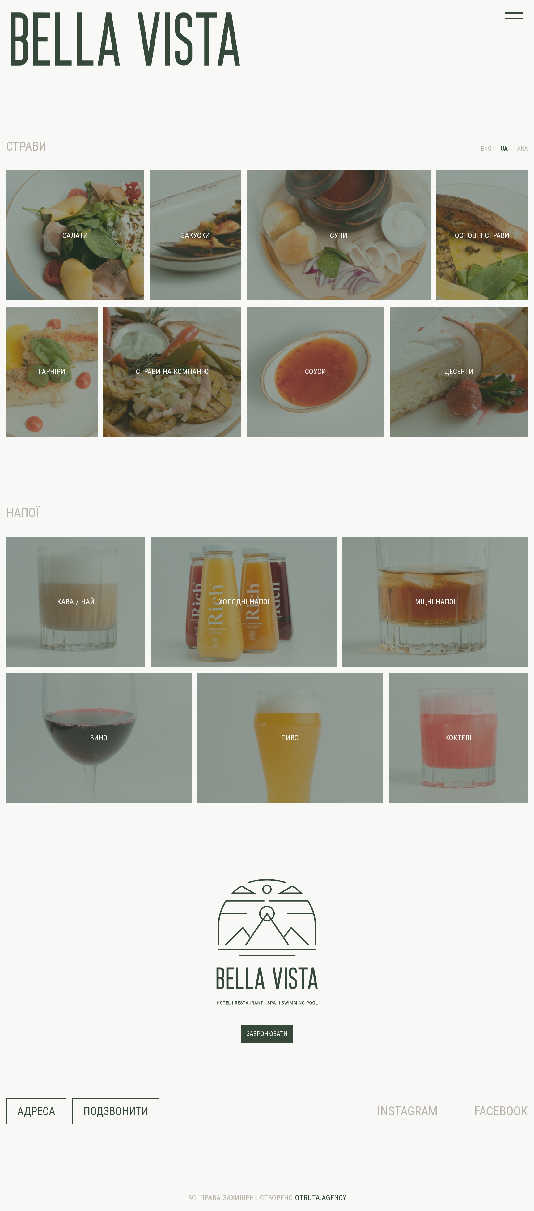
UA (504, 148)
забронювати (267, 1033)
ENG (486, 148)
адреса (36, 1111)
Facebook (501, 1111)
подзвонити (115, 1111)
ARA (522, 148)
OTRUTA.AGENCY (320, 1197)
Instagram (407, 1111)
